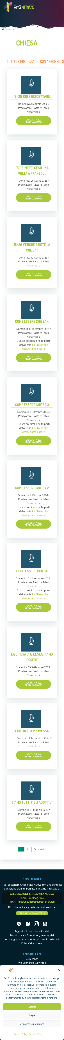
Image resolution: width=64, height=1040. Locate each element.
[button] (59, 970)
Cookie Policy (20, 1034)
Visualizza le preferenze (32, 1024)
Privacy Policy (36, 1034)
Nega (32, 1015)
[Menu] (57, 7)
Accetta (32, 1006)
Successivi (39, 849)
